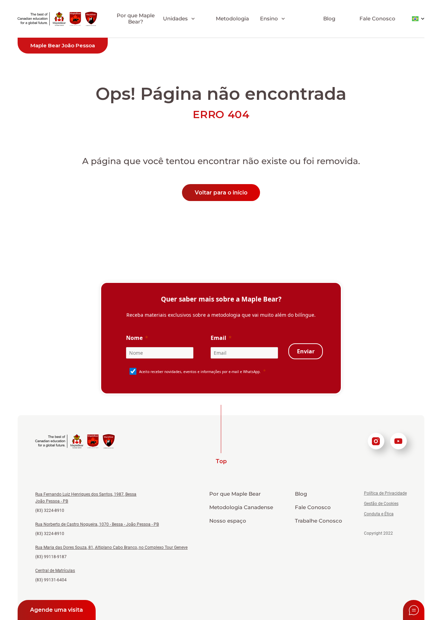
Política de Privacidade (385, 493)
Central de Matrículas (55, 570)
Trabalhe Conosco (318, 521)
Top (221, 461)
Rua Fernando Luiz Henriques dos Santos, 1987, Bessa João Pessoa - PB (85, 498)
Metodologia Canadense (241, 507)
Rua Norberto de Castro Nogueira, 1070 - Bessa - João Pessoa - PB (97, 524)
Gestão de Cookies (381, 503)
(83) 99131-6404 (51, 580)
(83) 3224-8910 (49, 510)
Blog (329, 18)
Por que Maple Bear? (136, 18)
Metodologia (232, 18)
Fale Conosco (377, 18)
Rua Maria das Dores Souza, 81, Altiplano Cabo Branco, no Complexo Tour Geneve (111, 547)
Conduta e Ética (379, 514)
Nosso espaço (227, 521)
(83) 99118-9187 (51, 556)
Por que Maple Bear (235, 494)
